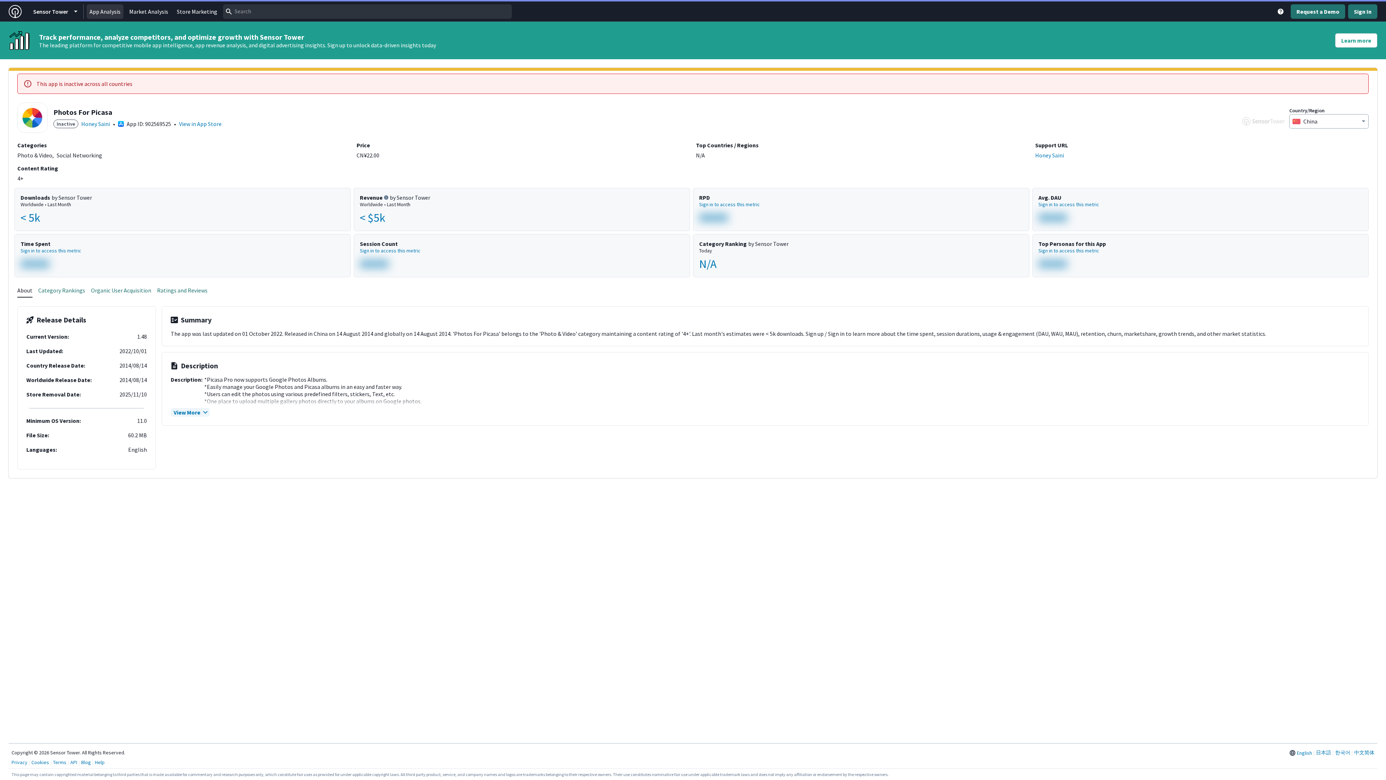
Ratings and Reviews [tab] (182, 290)
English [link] (1304, 753)
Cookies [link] (40, 762)
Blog (86, 762)
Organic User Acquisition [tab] (121, 290)
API (73, 762)
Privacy (19, 762)
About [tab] (24, 290)
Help (100, 762)
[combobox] (367, 11)
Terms (59, 762)
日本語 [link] (1323, 752)
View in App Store (200, 123)
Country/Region (1307, 110)
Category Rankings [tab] (61, 290)
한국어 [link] (1342, 752)
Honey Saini (95, 123)
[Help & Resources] (1280, 11)
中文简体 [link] (1364, 752)
